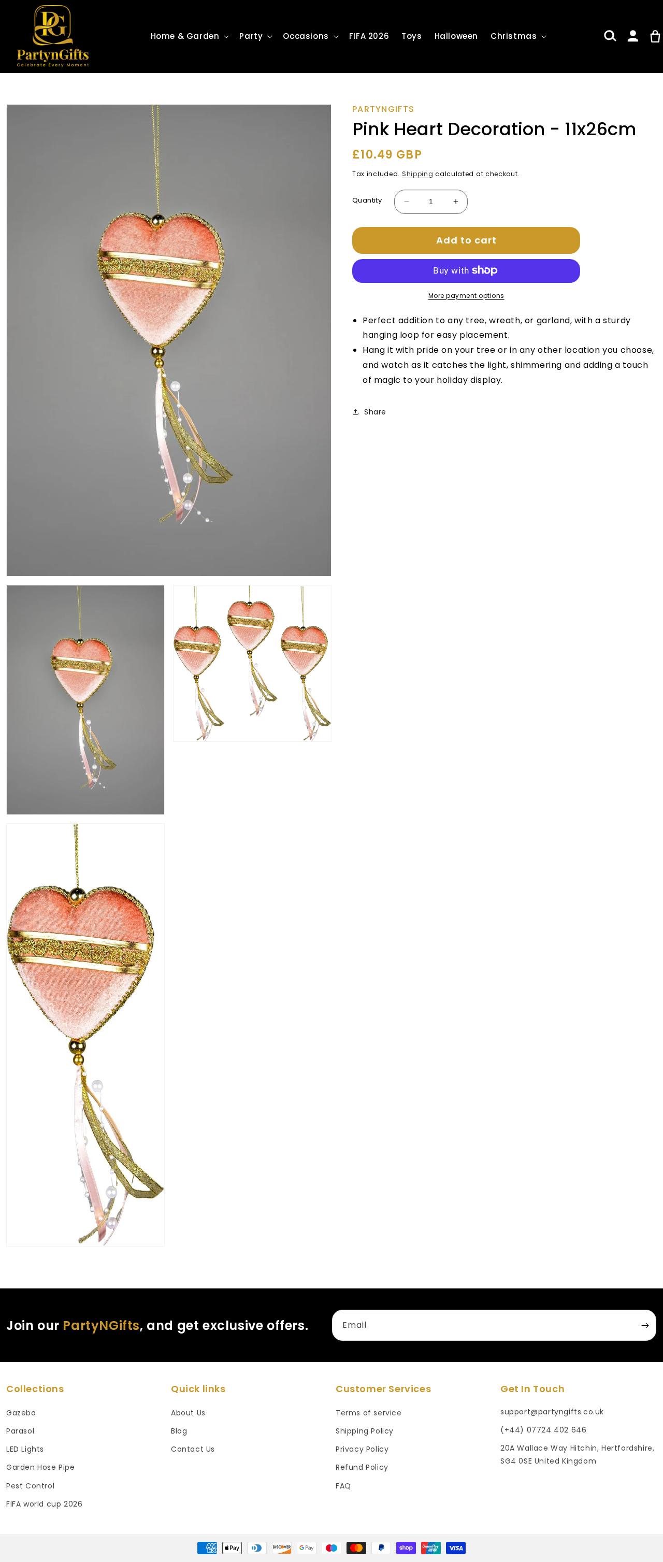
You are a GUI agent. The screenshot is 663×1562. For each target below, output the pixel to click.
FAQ (343, 1486)
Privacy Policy (362, 1449)
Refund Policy (362, 1467)
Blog (179, 1431)
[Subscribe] (644, 1325)
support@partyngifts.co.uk (552, 1412)
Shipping (418, 173)
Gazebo (21, 1413)
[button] (189, 36)
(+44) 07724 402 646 (543, 1430)
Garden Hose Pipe (40, 1467)
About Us (188, 1413)
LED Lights (25, 1449)
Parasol (20, 1431)
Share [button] (375, 412)
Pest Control (30, 1486)
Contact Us (193, 1449)
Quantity (367, 200)
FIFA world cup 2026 (44, 1504)
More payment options (466, 295)
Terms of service (369, 1413)
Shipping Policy (365, 1431)
